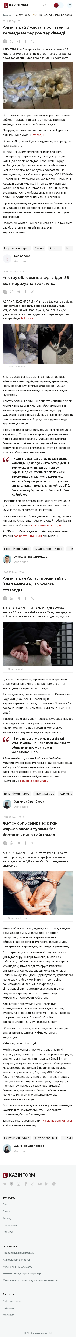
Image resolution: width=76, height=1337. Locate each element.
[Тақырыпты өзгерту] (58, 5)
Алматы (55, 248)
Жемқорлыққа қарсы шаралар (22, 1273)
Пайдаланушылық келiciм (18, 1252)
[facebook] (25, 1184)
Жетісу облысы (46, 1138)
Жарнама (8, 1315)
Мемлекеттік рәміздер (17, 1266)
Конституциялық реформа (56, 15)
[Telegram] (18, 42)
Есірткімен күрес (16, 248)
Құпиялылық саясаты (16, 1259)
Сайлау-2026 (22, 15)
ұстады (38, 135)
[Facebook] (25, 42)
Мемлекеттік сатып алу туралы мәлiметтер (31, 1280)
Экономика (10, 1225)
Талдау (7, 1218)
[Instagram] (5, 42)
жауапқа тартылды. (34, 780)
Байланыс (9, 1308)
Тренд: (7, 15)
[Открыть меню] (69, 5)
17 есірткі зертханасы (56, 1120)
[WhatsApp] (12, 42)
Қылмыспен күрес (48, 548)
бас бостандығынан (28, 536)
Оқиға (39, 248)
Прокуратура (44, 793)
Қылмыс (66, 793)
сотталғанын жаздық (46, 525)
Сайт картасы (12, 1301)
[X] (32, 42)
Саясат (7, 1211)
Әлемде (8, 1232)
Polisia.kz (27, 318)
